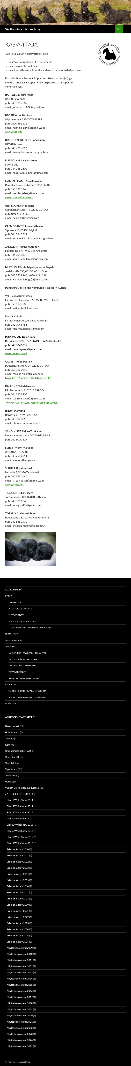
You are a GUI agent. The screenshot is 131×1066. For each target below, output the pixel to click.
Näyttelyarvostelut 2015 (20, 984)
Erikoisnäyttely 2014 (18, 873)
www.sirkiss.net (14, 484)
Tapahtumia (15, 602)
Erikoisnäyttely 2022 (18, 917)
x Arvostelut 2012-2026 (17, 793)
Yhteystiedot (16, 615)
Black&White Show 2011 (20, 800)
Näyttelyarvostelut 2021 (20, 1021)
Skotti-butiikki (13, 640)
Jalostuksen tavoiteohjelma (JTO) (27, 653)
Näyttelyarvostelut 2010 (20, 953)
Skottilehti (10, 763)
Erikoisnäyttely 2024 (18, 929)
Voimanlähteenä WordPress (17, 1062)
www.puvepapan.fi (16, 353)
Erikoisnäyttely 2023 (18, 923)
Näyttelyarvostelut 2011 (20, 960)
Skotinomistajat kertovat (18, 750)
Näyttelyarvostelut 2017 (20, 997)
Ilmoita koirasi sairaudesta (24, 678)
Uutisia (9, 781)
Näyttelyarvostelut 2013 (20, 972)
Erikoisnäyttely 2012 (18, 861)
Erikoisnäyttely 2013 (18, 867)
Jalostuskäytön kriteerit (23, 659)
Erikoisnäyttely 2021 (18, 910)
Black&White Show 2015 (20, 824)
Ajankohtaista (13, 589)
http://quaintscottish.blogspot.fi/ (31, 377)
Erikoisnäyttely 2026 (18, 941)
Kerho (8, 596)
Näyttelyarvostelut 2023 (20, 1033)
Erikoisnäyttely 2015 (18, 880)
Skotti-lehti (11, 634)
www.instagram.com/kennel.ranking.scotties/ (32, 402)
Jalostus (10, 646)
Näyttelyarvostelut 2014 (20, 978)
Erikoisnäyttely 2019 (18, 904)
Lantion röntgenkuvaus (22, 665)
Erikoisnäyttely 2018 (18, 898)
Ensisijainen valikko (127, 29)
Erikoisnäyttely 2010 (18, 849)
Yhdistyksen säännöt (20, 608)
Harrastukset (12, 726)
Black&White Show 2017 (20, 836)
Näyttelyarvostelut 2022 (20, 1027)
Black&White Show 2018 (20, 843)
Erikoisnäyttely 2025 (18, 935)
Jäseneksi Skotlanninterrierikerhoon (30, 627)
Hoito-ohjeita (12, 732)
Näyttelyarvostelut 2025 (20, 1046)
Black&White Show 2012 (20, 806)
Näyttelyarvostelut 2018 (20, 1003)
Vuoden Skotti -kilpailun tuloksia (27, 691)
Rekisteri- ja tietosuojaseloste (26, 621)
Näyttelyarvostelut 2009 (20, 947)
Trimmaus (10, 775)
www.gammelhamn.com (19, 197)
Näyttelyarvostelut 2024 (20, 1040)
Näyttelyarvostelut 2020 (20, 1015)
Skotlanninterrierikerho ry (23, 29)
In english (10, 703)
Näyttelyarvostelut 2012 (20, 966)
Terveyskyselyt (17, 672)
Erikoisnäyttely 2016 (18, 886)
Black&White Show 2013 (20, 812)
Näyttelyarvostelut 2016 (20, 990)
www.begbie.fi (13, 131)
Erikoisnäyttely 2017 (18, 892)
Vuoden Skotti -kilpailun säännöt (27, 697)
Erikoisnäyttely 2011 (18, 855)
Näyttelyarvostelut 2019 (20, 1009)
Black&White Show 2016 (20, 830)
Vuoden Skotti (13, 684)
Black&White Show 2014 (20, 818)
